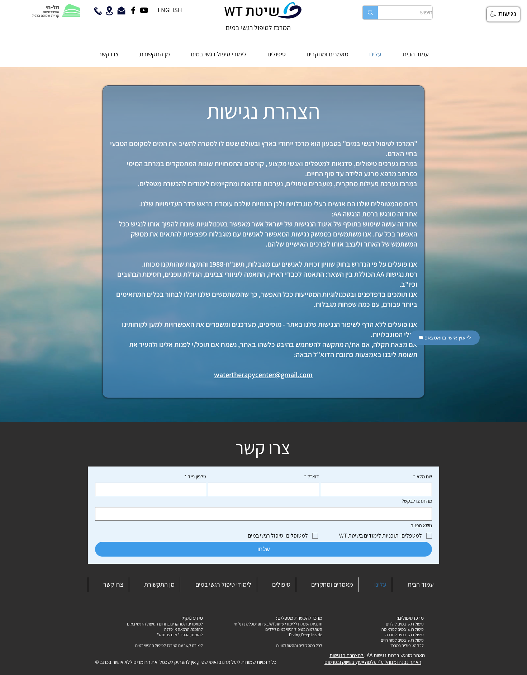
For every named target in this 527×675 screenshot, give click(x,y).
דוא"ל (311, 477)
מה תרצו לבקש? (417, 501)
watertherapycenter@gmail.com (263, 374)
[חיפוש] (370, 12)
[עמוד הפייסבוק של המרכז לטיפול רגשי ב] (133, 10)
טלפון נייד (195, 477)
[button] (218, 54)
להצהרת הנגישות (346, 655)
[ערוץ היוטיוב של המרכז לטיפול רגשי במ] (144, 10)
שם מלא (422, 477)
